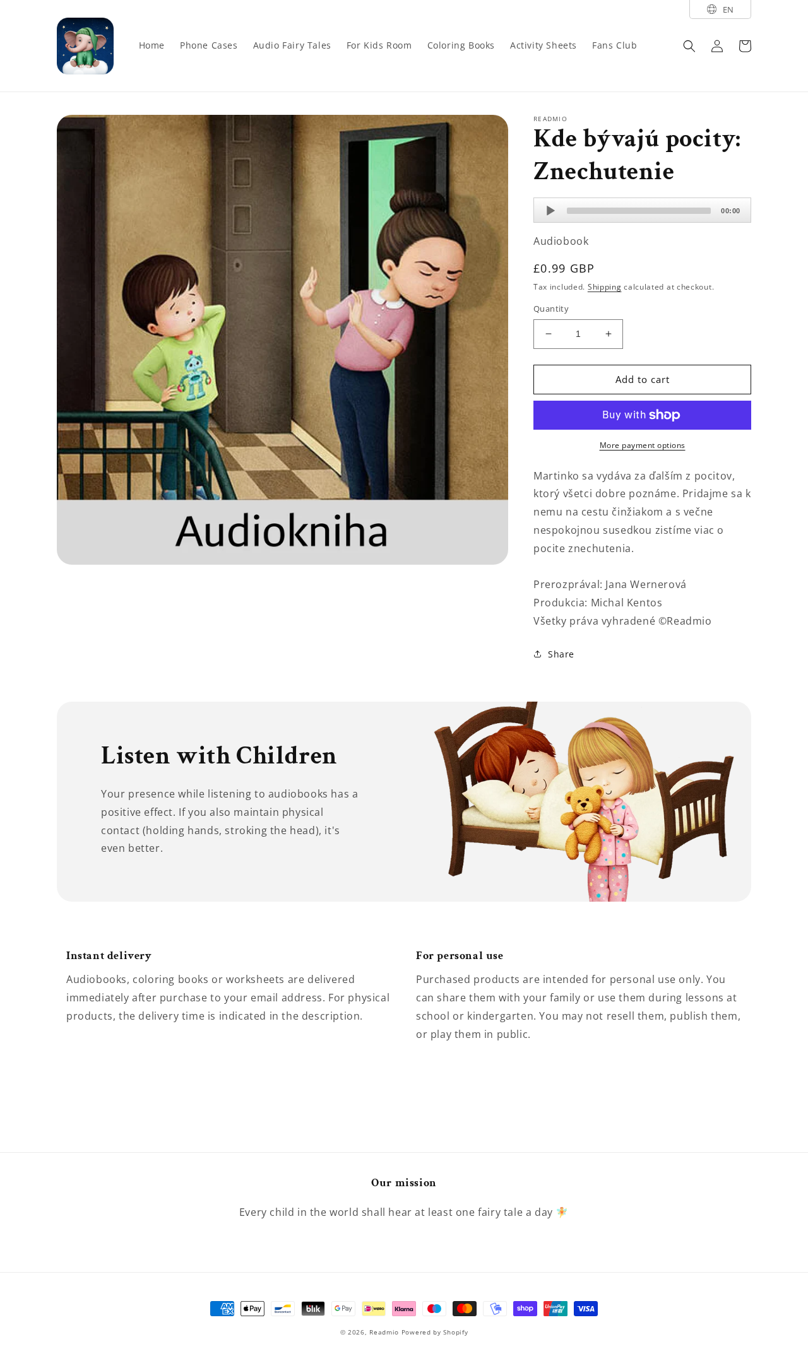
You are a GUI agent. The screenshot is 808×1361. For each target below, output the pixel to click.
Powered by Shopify (434, 1332)
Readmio (384, 1332)
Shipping (605, 286)
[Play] (550, 210)
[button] (689, 46)
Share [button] (561, 654)
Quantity (551, 308)
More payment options (643, 445)
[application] (642, 210)
